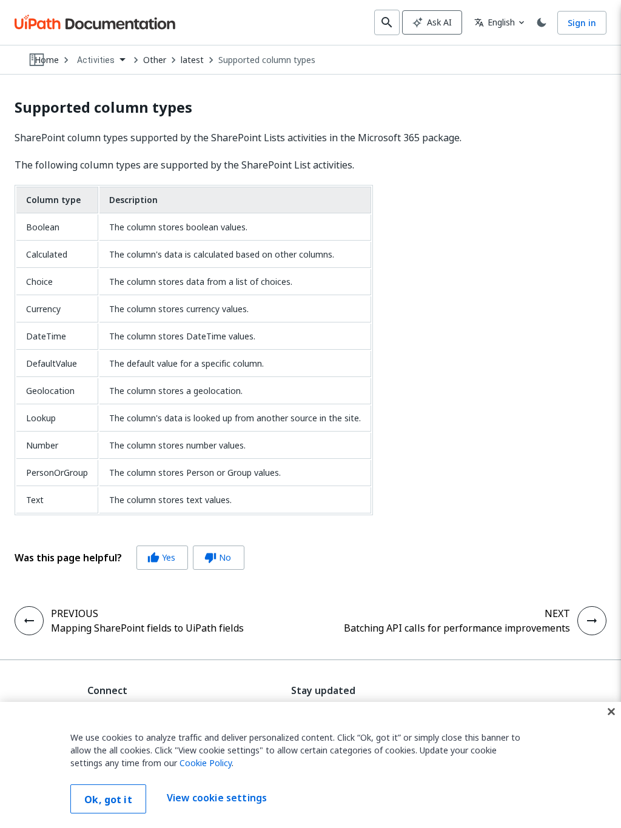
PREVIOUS (74, 613)
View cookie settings (217, 797)
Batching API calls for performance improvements (457, 628)
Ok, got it (108, 799)
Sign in (582, 22)
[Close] (611, 711)
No (217, 557)
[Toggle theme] (541, 22)
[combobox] (101, 60)
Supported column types (266, 60)
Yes (161, 557)
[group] (129, 558)
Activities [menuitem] (96, 60)
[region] (310, 765)
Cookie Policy (206, 762)
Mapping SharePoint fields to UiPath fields (147, 628)
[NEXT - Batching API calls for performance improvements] (591, 620)
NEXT (557, 613)
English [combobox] (494, 22)
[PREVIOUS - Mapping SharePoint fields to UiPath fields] (29, 620)
